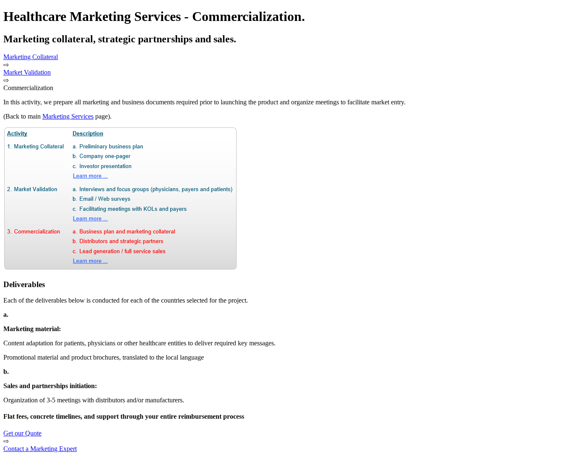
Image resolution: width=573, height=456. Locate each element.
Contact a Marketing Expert (40, 448)
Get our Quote (22, 433)
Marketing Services (68, 116)
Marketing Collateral (30, 56)
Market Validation (27, 72)
